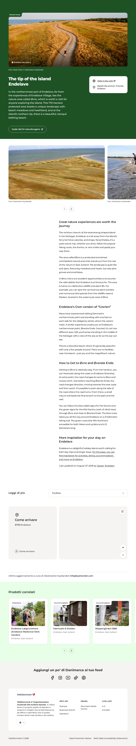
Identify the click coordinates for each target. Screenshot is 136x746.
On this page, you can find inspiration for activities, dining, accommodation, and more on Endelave (87, 456)
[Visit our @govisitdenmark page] (76, 677)
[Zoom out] (123, 555)
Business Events (67, 710)
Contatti (106, 710)
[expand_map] (122, 511)
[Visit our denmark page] (52, 677)
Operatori (64, 713)
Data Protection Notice (80, 738)
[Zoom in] (123, 547)
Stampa (63, 706)
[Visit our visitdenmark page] (68, 677)
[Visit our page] (60, 677)
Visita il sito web (105, 81)
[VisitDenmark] (26, 694)
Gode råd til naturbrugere (26, 129)
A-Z (103, 706)
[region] (93, 532)
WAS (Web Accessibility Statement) (111, 738)
